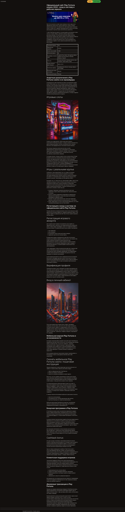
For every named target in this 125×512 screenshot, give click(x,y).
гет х (61, 180)
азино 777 (55, 415)
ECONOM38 (3, 1)
